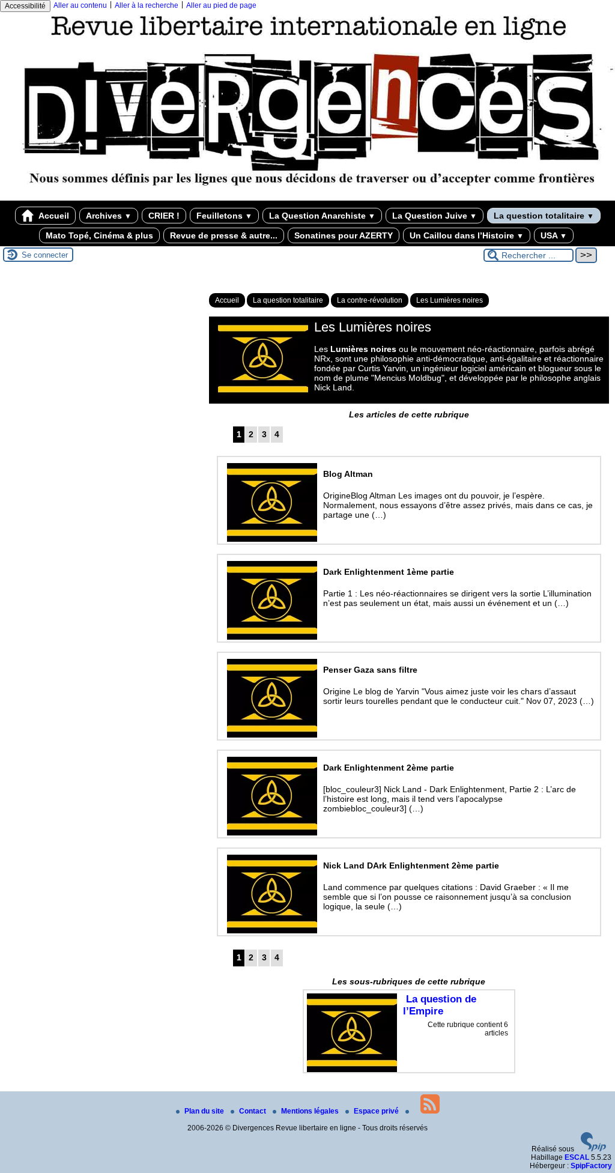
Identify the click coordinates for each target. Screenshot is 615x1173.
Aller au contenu (80, 5)
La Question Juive (434, 215)
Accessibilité (25, 6)
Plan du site (205, 1111)
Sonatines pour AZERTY (343, 235)
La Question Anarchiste (322, 215)
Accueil (53, 215)
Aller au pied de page (221, 5)
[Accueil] (307, 196)
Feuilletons (224, 215)
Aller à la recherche (146, 5)
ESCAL (577, 1157)
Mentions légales (311, 1111)
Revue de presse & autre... (223, 235)
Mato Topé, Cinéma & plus (99, 235)
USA (554, 235)
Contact (253, 1111)
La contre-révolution (369, 300)
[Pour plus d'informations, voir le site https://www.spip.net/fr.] (593, 1149)
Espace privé (377, 1111)
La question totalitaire (544, 215)
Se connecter (45, 254)
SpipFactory (591, 1166)
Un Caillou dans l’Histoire (467, 235)
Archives (109, 215)
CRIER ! (164, 215)
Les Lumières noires (449, 300)
